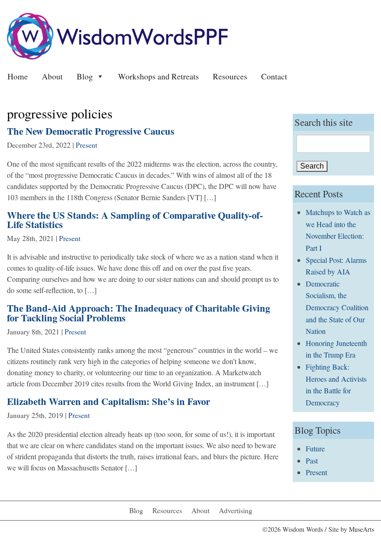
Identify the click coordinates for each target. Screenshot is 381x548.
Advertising (235, 510)
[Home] (117, 35)
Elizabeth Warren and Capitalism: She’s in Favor (108, 401)
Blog (85, 76)
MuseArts (361, 529)
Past (312, 460)
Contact (274, 76)
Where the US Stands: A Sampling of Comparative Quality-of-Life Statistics (135, 220)
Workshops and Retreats (158, 76)
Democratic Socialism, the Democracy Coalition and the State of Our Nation (337, 307)
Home (17, 76)
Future (315, 448)
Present (86, 145)
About (52, 76)
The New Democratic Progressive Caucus (90, 131)
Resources (230, 76)
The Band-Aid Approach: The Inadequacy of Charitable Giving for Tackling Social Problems (138, 313)
